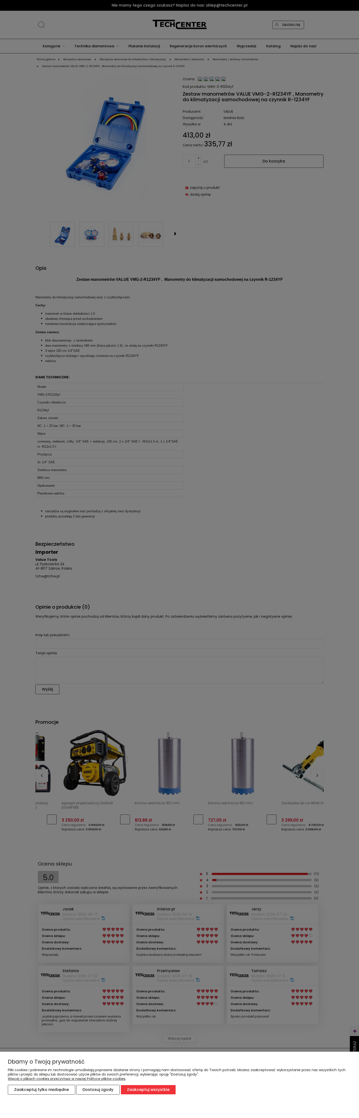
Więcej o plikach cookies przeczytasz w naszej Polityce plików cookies (67, 1078)
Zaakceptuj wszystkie (148, 1089)
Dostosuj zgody (98, 1089)
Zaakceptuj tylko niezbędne (41, 1089)
